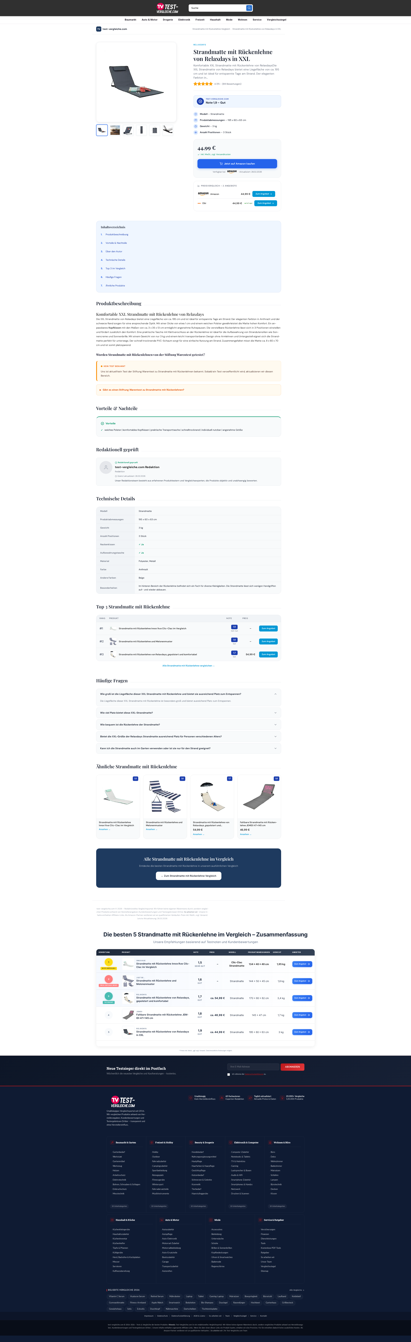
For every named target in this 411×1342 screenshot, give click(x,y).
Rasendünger (239, 1303)
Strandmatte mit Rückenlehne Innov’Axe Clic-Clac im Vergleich (152, 628)
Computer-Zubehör (240, 1152)
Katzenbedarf (198, 1175)
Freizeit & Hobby (164, 1142)
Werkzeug (117, 1166)
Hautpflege (197, 1161)
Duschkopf (155, 1309)
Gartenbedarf (119, 1152)
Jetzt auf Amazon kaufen (239, 163)
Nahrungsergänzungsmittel (204, 1157)
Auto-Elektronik (169, 1239)
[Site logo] (167, 8)
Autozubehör (168, 1230)
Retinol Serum (157, 1296)
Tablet (201, 1296)
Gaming (234, 1166)
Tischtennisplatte (209, 1309)
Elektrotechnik (119, 1180)
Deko (273, 1157)
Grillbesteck (287, 1303)
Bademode (216, 1262)
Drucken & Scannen (240, 1194)
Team (227, 1316)
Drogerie (168, 19)
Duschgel (223, 1303)
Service (257, 19)
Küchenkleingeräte (121, 1230)
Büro (273, 1152)
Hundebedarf (198, 1152)
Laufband (282, 1296)
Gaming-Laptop (217, 1296)
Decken (274, 1189)
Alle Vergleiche (295, 1290)
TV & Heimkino (238, 1161)
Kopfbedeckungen (219, 1253)
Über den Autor (114, 251)
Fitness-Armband (138, 1303)
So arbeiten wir (191, 912)
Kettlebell (296, 1296)
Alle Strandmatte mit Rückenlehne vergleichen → (188, 665)
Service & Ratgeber (274, 1219)
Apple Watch (157, 1303)
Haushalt (215, 19)
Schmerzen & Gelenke (202, 1180)
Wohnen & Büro (282, 1142)
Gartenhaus (271, 1303)
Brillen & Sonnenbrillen (221, 1248)
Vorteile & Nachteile (116, 242)
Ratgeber (265, 1253)
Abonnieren (292, 1067)
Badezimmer (276, 1166)
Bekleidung (216, 1234)
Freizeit (200, 19)
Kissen (274, 1194)
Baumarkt (130, 19)
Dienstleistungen (268, 1239)
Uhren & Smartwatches (222, 1257)
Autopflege (167, 1234)
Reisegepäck (158, 1175)
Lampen (274, 1180)
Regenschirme (217, 1267)
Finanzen (265, 1234)
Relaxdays (199, 44)
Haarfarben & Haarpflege (203, 1166)
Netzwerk (235, 1189)
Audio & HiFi (237, 1175)
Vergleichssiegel (276, 19)
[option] (102, 130)
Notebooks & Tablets (240, 1157)
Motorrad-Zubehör (170, 1243)
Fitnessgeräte (158, 1180)
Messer (116, 1262)
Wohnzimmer (277, 1161)
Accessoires (216, 1230)
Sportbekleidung (159, 1171)
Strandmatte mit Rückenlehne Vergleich (211, 29)
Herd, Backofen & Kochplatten (126, 1257)
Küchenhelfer (119, 1243)
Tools (263, 1243)
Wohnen (242, 19)
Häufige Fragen (114, 277)
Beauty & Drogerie (204, 1142)
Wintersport (157, 1185)
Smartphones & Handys (242, 1185)
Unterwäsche (217, 1239)
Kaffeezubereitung (121, 1271)
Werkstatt (117, 1157)
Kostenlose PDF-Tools (271, 1248)
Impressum (148, 1316)
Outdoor (156, 1157)
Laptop (189, 1296)
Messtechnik (118, 1194)
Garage (165, 1262)
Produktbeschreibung (117, 234)
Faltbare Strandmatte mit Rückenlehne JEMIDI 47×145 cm (162, 1016)
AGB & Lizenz (199, 1316)
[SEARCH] (249, 8)
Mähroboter (174, 1296)
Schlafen (274, 1175)
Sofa (129, 1309)
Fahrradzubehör (159, 1161)
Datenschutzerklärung (254, 1074)
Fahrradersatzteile (160, 1189)
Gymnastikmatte (116, 1303)
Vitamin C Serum (116, 1296)
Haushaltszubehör (121, 1234)
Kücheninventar (120, 1239)
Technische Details (115, 259)
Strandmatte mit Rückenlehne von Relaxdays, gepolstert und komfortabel (158, 654)
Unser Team (266, 1262)
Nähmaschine (172, 1309)
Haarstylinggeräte (200, 1194)
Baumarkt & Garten (126, 1142)
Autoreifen (167, 1271)
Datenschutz (162, 1316)
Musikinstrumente (160, 1194)
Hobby (155, 1152)
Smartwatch (174, 1303)
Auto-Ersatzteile (169, 1253)
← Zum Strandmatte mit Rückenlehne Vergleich (188, 875)
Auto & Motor (149, 19)
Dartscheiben (190, 1309)
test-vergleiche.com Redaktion (137, 467)
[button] (188, 694)
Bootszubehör (168, 1257)
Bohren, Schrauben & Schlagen (126, 1185)
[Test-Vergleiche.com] (123, 1101)
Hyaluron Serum (137, 1296)
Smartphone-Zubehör (241, 1180)
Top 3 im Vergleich (115, 268)
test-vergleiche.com (112, 29)
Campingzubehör (160, 1166)
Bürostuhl (267, 1296)
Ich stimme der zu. (249, 1074)
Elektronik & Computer (246, 1142)
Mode (229, 19)
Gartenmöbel (119, 1161)
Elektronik (184, 19)
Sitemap (264, 1271)
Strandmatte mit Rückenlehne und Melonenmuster (145, 641)
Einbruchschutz (120, 1189)
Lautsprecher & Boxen (241, 1171)
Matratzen (275, 1171)
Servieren (117, 1267)
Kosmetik (196, 1185)
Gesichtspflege (199, 1171)
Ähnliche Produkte (115, 285)
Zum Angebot (262, 193)
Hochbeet (255, 1303)
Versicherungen (268, 1230)
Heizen (116, 1171)
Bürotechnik (276, 1185)
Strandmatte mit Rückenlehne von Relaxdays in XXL (162, 1033)
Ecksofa (140, 1309)
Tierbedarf (196, 1189)
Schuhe (214, 1243)
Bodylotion (190, 1303)
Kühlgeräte (118, 1253)
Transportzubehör (170, 1267)
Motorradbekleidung (171, 1248)
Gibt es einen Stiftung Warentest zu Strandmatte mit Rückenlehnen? (142, 390)
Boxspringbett (251, 1296)
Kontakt (263, 1316)
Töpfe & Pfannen (120, 1248)
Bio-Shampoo (207, 1303)
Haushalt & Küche (125, 1219)
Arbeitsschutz (119, 1175)
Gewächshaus (115, 1309)
